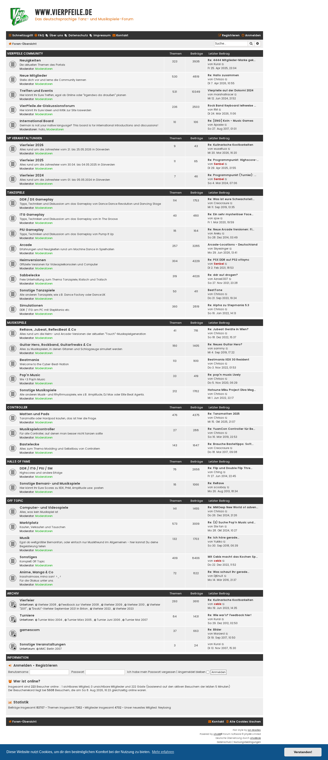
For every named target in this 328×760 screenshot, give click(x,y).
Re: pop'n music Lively (224, 375)
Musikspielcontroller (37, 429)
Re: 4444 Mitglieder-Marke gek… (231, 60)
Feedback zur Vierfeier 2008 (80, 604)
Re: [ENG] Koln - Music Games (230, 121)
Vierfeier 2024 (32, 175)
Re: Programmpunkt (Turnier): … (232, 175)
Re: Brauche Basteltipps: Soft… (230, 444)
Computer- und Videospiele (44, 507)
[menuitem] (39, 36)
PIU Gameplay (32, 229)
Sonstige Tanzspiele (37, 290)
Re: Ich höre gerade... (223, 537)
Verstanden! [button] (303, 752)
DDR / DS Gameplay (36, 199)
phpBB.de (255, 738)
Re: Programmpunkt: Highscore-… (233, 160)
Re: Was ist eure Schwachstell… (231, 199)
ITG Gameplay (32, 214)
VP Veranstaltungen (24, 138)
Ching (218, 472)
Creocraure (221, 203)
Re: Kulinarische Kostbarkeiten (230, 145)
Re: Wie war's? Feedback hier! (229, 615)
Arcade (26, 245)
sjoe (216, 218)
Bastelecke (29, 444)
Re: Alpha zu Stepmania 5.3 (228, 305)
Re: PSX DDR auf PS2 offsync (228, 260)
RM (216, 109)
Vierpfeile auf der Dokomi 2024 (230, 90)
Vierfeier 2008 (47, 604)
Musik (25, 538)
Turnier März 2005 (80, 620)
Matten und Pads (34, 414)
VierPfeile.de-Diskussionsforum (47, 106)
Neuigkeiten (30, 60)
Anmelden (22, 665)
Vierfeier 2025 (32, 160)
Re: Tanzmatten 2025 (224, 414)
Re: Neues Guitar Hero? (225, 344)
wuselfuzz (220, 149)
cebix (217, 561)
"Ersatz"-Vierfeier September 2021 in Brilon (60, 608)
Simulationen (31, 305)
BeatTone (215, 290)
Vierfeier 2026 (32, 145)
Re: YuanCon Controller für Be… (231, 429)
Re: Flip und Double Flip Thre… (230, 468)
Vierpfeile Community (25, 53)
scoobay (220, 487)
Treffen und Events (36, 90)
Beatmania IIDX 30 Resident (228, 359)
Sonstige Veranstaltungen (43, 644)
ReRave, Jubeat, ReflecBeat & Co (48, 329)
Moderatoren (44, 69)
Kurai (217, 64)
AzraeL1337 (221, 279)
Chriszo (219, 79)
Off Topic (15, 501)
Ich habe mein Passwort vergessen (151, 672)
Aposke (219, 125)
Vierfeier (27, 600)
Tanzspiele (16, 193)
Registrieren (46, 665)
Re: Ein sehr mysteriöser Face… (230, 214)
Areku (217, 233)
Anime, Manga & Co (36, 572)
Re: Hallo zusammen (223, 75)
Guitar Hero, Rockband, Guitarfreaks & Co (55, 344)
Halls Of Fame (18, 461)
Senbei (219, 164)
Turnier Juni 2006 (109, 620)
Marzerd (219, 633)
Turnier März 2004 (50, 620)
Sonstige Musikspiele (38, 390)
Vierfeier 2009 (113, 604)
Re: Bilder (214, 629)
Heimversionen (33, 260)
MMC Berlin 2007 (50, 649)
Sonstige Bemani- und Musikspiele (50, 483)
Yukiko (218, 541)
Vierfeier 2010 (136, 604)
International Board (37, 121)
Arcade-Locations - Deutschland (232, 244)
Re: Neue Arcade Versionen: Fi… (231, 229)
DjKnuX (218, 576)
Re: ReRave (216, 483)
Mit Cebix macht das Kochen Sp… (233, 557)
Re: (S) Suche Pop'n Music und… (231, 522)
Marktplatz (29, 522)
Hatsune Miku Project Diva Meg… (232, 390)
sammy (219, 348)
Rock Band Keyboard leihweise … (232, 105)
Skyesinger (221, 248)
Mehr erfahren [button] (163, 752)
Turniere (27, 615)
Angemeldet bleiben (192, 672)
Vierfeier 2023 (125, 608)
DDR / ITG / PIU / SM (36, 468)
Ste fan (219, 526)
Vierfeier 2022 (102, 608)
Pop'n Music (30, 375)
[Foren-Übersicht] (19, 17)
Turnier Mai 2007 (136, 620)
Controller (17, 407)
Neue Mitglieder (33, 75)
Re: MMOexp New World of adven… (233, 507)
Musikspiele (16, 323)
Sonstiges (28, 557)
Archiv (13, 593)
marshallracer (223, 94)
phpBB (217, 734)
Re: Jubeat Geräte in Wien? (228, 329)
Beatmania (29, 360)
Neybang (164, 707)
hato (42, 129)
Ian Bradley (254, 730)
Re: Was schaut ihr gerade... (228, 572)
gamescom (30, 630)
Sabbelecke (30, 275)
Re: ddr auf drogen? (223, 275)
